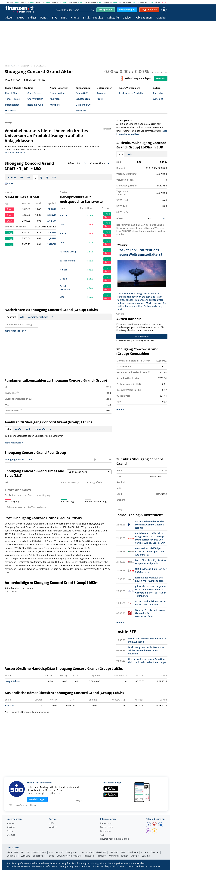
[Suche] (92, 10)
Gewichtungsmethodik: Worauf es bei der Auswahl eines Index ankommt (146, 650)
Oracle (63, 278)
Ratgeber (161, 17)
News (20, 17)
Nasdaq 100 (86, 852)
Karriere (11, 827)
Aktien (9, 17)
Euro (70, 2)
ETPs (64, 17)
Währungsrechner (118, 855)
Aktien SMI (12, 852)
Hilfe (51, 823)
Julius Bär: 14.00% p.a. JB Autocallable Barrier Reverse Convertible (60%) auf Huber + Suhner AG (150, 591)
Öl (156, 2)
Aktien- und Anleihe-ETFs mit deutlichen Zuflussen (150, 603)
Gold (106, 2)
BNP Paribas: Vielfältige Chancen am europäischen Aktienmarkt (149, 551)
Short (107, 217)
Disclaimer (105, 831)
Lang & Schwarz (13, 681)
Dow (38, 2)
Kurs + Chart (12, 92)
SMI (7, 2)
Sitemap (11, 835)
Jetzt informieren (14, 152)
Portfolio (158, 92)
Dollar (140, 2)
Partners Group (68, 251)
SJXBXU (52, 208)
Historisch (10, 110)
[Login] (164, 9)
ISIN (26, 80)
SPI (22, 2)
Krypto (75, 17)
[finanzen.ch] (20, 8)
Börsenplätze (12, 104)
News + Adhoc (57, 92)
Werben (53, 827)
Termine (101, 92)
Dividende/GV (83, 104)
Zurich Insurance (65, 288)
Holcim (63, 269)
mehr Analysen (13, 442)
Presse (10, 831)
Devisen (127, 17)
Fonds (44, 17)
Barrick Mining (67, 260)
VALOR (8, 80)
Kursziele (55, 104)
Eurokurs (25, 855)
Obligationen (144, 17)
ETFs (54, 17)
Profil (100, 98)
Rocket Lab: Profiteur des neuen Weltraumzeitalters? (149, 579)
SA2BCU (51, 244)
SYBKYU (51, 214)
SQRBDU (51, 220)
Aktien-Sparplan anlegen (137, 78)
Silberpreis (39, 855)
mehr (129, 154)
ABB (62, 242)
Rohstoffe (113, 17)
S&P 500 (113, 852)
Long (107, 213)
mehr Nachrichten (14, 330)
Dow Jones (71, 852)
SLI (28, 852)
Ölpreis (135, 855)
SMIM (36, 852)
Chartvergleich (35, 98)
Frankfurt (10, 705)
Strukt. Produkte (93, 17)
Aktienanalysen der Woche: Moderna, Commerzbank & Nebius (150, 524)
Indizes (32, 17)
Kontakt (11, 823)
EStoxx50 (89, 2)
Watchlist (158, 98)
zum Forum (11, 591)
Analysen (55, 98)
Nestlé (63, 215)
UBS (62, 224)
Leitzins (146, 855)
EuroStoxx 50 (56, 852)
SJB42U (52, 238)
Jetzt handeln (142, 336)
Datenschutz (106, 827)
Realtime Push (35, 104)
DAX (54, 2)
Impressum (106, 823)
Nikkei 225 (101, 852)
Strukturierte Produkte (131, 92)
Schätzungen (83, 98)
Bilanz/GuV (82, 92)
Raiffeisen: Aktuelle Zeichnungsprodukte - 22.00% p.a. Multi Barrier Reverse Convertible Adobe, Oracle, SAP (150, 538)
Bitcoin (122, 2)
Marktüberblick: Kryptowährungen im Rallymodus (150, 562)
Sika (62, 296)
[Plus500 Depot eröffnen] (23, 11)
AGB (102, 835)
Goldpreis (133, 852)
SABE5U (51, 232)
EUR (121, 154)
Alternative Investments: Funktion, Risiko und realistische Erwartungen (147, 661)
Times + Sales (12, 98)
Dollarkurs (12, 855)
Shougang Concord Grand (19, 459)
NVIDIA (63, 233)
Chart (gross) (34, 92)
